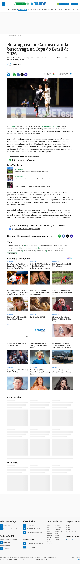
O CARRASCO (67, 9)
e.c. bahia (57, 525)
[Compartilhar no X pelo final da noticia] (67, 236)
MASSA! (68, 529)
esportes (13, 35)
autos (48, 525)
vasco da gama (12, 253)
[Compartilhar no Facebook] (18, 74)
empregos (57, 529)
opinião (57, 537)
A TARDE (68, 525)
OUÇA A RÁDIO (21, 4)
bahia (48, 527)
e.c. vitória (58, 527)
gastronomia (58, 531)
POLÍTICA (39, 9)
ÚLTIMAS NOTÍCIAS (11, 9)
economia (49, 543)
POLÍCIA (60, 9)
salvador (49, 541)
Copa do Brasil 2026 (44, 248)
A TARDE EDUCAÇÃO (71, 531)
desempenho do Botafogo (15, 250)
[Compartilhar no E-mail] (26, 74)
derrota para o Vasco (57, 248)
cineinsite (49, 533)
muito (56, 533)
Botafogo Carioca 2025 (46, 245)
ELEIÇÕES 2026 (22, 9)
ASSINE (75, 4)
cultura (49, 537)
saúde (48, 531)
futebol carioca (41, 250)
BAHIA (56, 9)
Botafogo (12, 126)
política (57, 539)
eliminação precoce (29, 250)
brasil (48, 529)
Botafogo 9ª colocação (31, 245)
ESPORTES (44, 9)
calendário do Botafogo (61, 245)
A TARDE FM (69, 527)
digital (48, 539)
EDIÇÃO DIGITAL (74, 9)
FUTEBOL (20, 35)
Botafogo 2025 (19, 245)
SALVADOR (50, 9)
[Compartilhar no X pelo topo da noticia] (22, 74)
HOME (8, 35)
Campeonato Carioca (49, 126)
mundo (57, 535)
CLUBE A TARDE (64, 4)
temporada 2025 (59, 250)
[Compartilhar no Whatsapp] (14, 74)
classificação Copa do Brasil (29, 248)
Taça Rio (50, 250)
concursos (49, 535)
